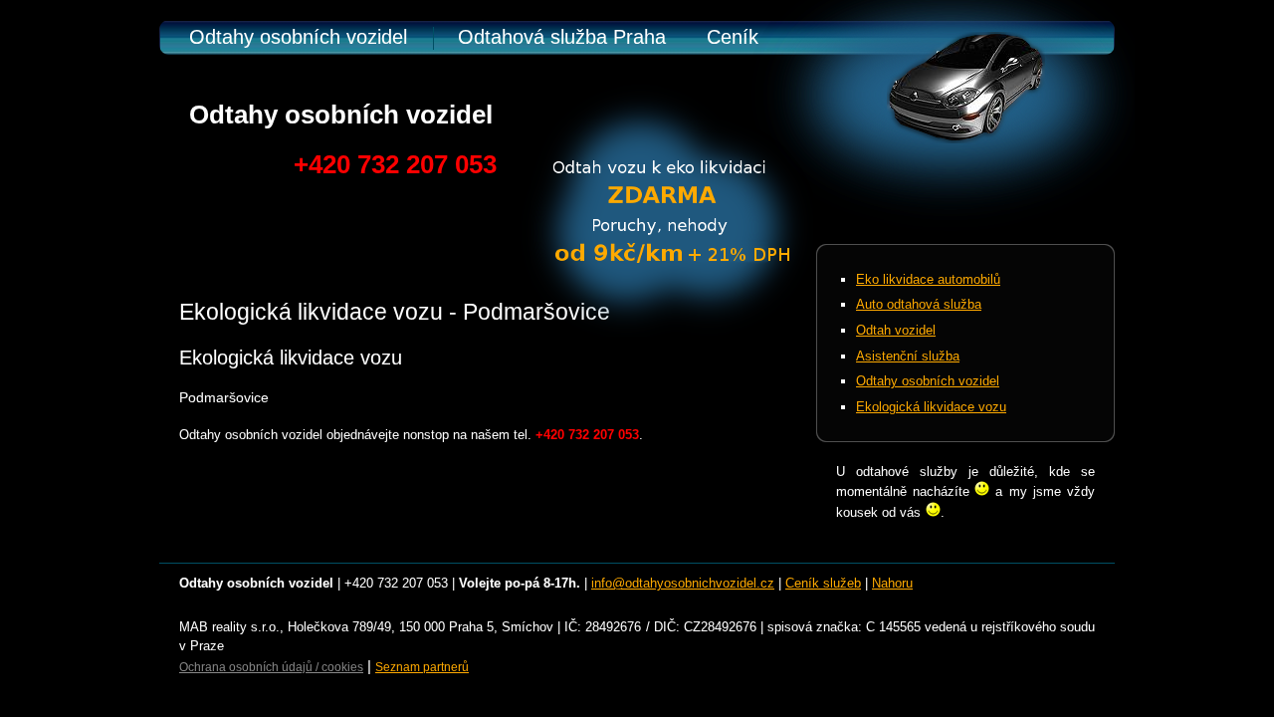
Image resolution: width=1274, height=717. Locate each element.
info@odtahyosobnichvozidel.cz (682, 583)
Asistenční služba (907, 356)
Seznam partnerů (422, 667)
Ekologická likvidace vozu (931, 406)
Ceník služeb (823, 583)
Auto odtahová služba (918, 304)
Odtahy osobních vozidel (298, 37)
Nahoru (892, 583)
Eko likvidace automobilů (928, 279)
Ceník (732, 37)
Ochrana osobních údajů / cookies (271, 667)
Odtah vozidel (896, 330)
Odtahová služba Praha (562, 37)
